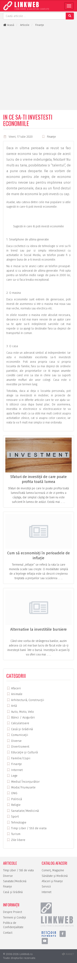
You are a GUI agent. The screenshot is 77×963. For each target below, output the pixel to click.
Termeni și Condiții (14, 917)
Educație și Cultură (24, 752)
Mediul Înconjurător (25, 781)
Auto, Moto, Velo (22, 712)
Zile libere (17, 840)
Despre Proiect (12, 912)
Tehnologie (18, 822)
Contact (7, 932)
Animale (16, 694)
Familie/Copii (20, 758)
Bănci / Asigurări (22, 717)
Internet (16, 770)
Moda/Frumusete (23, 787)
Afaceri (15, 688)
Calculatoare (19, 723)
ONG (13, 793)
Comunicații (19, 735)
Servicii (46, 886)
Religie (15, 805)
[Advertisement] (38, 68)
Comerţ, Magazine (53, 870)
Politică (16, 799)
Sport (14, 816)
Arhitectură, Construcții (27, 700)
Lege (13, 776)
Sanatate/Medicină (24, 811)
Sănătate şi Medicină (55, 876)
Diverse (16, 741)
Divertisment (19, 746)
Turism (15, 834)
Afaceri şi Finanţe (52, 881)
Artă (13, 706)
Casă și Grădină (21, 729)
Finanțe (51, 136)
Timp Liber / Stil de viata (28, 828)
